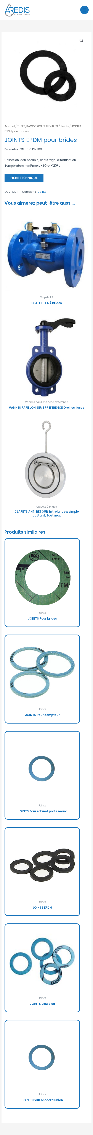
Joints (65, 126)
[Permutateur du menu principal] (84, 10)
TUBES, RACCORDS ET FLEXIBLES (37, 126)
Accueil (10, 126)
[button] (81, 40)
